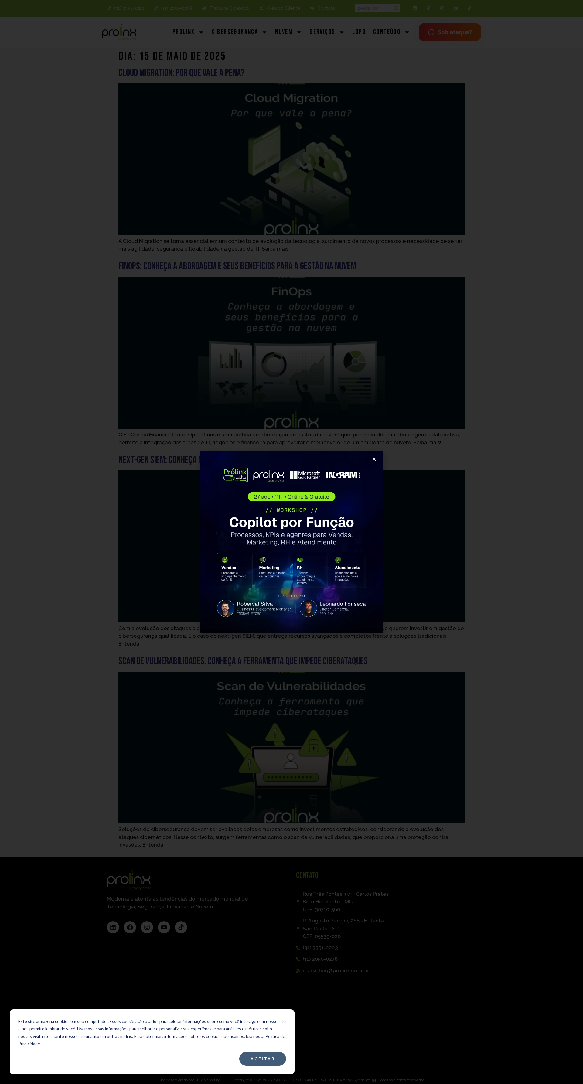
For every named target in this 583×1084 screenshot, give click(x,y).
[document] (291, 542)
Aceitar (263, 1058)
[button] (374, 459)
